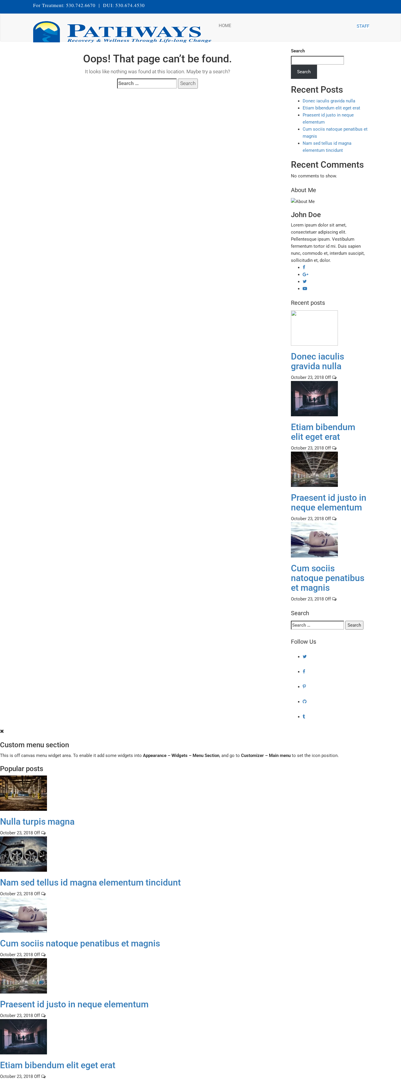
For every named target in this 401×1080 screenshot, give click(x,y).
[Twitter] (305, 281)
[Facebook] (304, 267)
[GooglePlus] (305, 274)
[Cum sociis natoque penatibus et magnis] (314, 539)
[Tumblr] (304, 716)
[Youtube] (305, 288)
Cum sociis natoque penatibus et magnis (327, 578)
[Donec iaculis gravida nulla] (314, 327)
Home (225, 25)
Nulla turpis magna (37, 821)
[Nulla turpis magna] (23, 793)
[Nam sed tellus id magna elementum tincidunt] (23, 853)
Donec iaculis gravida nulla (329, 101)
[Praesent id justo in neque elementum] (314, 469)
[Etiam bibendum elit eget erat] (314, 398)
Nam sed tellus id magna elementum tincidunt (90, 882)
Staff (363, 26)
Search (298, 51)
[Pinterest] (304, 686)
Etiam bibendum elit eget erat (331, 108)
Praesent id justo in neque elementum (328, 502)
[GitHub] (304, 701)
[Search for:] (147, 83)
